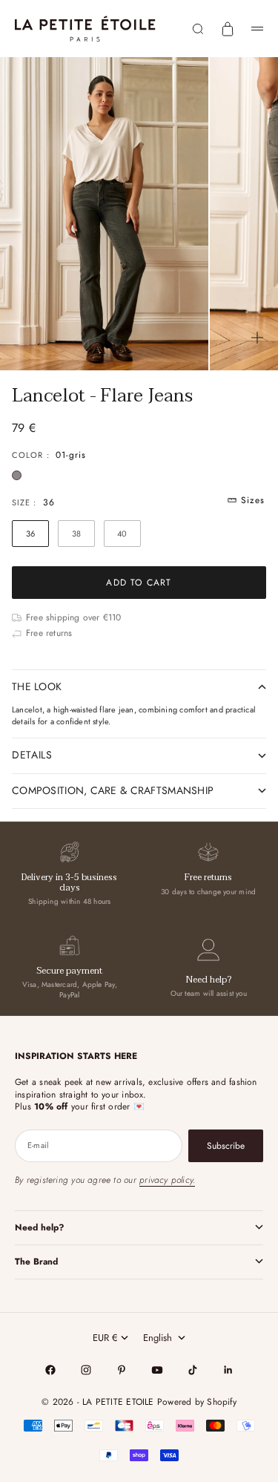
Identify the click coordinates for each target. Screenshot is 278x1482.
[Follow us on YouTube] (157, 1370)
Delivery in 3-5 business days (69, 882)
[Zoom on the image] (257, 337)
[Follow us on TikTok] (193, 1370)
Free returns (208, 877)
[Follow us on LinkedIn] (228, 1370)
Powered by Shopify (196, 1402)
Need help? (208, 979)
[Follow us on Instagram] (86, 1370)
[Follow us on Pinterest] (122, 1370)
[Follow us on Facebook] (50, 1370)
